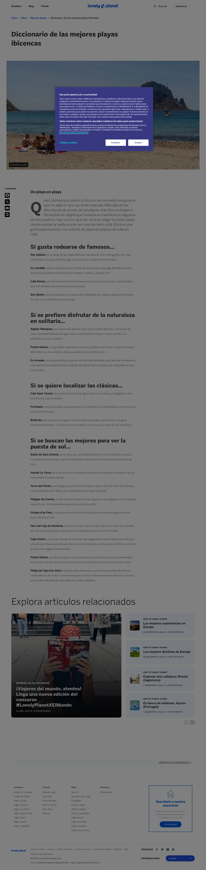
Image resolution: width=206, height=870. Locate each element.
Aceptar (138, 142)
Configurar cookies (68, 142)
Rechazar (115, 142)
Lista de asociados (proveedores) (74, 133)
